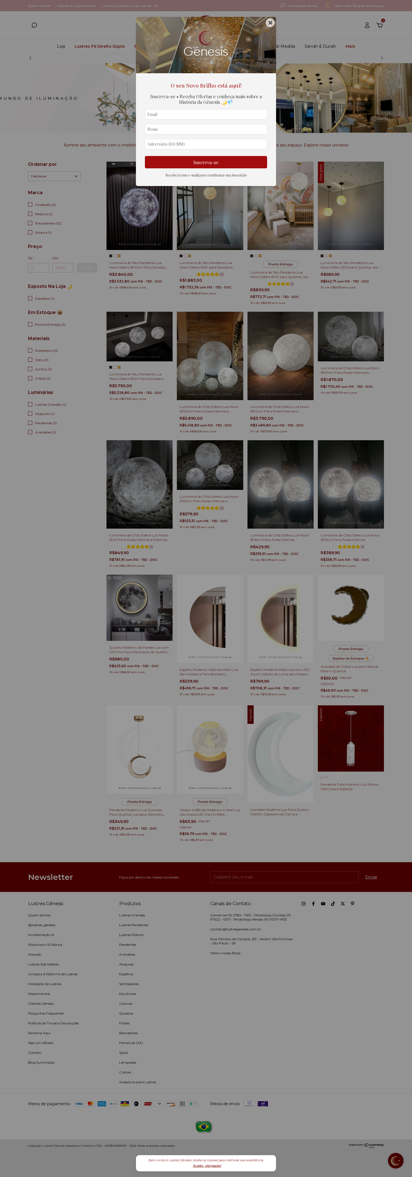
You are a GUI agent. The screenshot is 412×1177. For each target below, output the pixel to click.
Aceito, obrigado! (207, 1166)
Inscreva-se (206, 162)
